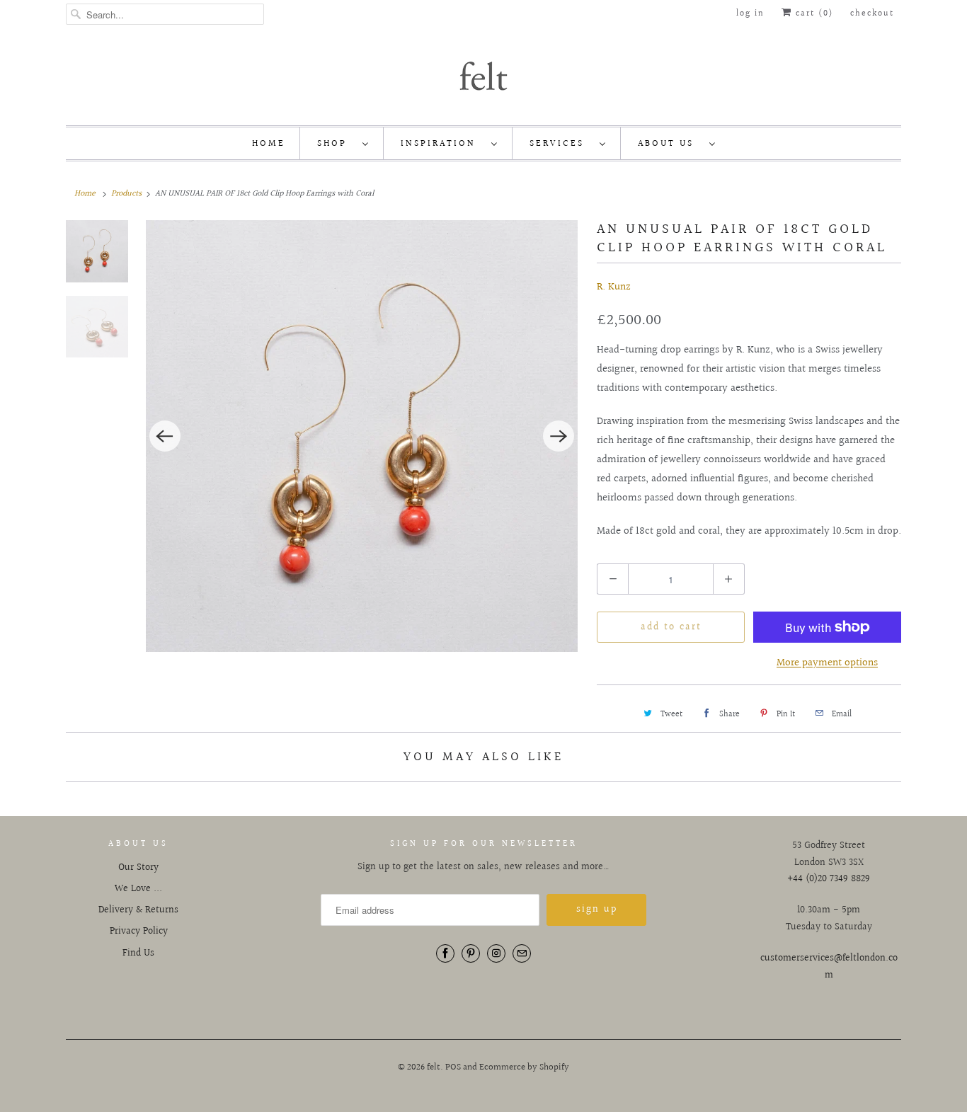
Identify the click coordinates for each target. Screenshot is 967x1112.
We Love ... (138, 889)
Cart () (812, 14)
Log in (750, 14)
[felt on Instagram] (496, 953)
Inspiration (442, 144)
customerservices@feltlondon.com (829, 967)
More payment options (827, 663)
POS (453, 1067)
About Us (670, 144)
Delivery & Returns (138, 910)
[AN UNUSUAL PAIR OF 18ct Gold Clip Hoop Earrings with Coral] (362, 436)
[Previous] (165, 436)
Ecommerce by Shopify (524, 1067)
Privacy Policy (139, 931)
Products (126, 193)
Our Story (138, 868)
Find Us (138, 953)
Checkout (872, 14)
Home (268, 144)
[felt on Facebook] (445, 953)
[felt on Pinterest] (471, 953)
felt (433, 1067)
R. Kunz (614, 287)
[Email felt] (522, 953)
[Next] (558, 436)
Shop (336, 144)
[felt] (483, 75)
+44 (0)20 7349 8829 (828, 879)
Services (561, 144)
